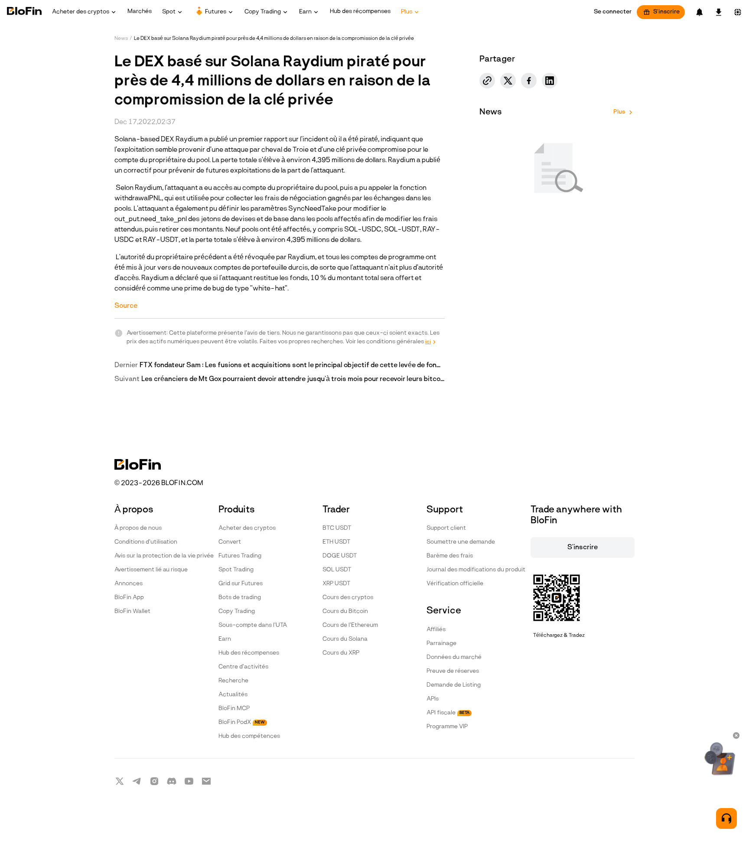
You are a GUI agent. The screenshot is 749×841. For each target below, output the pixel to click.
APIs (433, 699)
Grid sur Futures (240, 583)
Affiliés (436, 629)
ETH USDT (336, 542)
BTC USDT (336, 528)
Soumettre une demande (461, 542)
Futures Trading (239, 556)
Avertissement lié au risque (151, 570)
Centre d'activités (243, 667)
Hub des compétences (249, 736)
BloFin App (129, 597)
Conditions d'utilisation (145, 542)
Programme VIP (447, 727)
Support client (446, 528)
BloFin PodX (241, 722)
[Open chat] (726, 818)
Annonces (128, 583)
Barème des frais (450, 556)
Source (125, 306)
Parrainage (441, 643)
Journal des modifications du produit (476, 570)
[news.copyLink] (487, 80)
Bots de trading (239, 597)
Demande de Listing (454, 685)
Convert (229, 542)
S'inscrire (666, 12)
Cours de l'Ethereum (350, 625)
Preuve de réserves (453, 671)
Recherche (233, 681)
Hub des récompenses (248, 653)
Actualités (232, 694)
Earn (224, 639)
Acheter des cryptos (247, 528)
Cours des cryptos (347, 597)
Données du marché (454, 657)
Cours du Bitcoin (345, 611)
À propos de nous (138, 528)
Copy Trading (236, 611)
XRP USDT (336, 583)
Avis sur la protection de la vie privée (164, 556)
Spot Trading (236, 570)
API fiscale (448, 713)
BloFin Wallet (132, 611)
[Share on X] (508, 80)
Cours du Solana (345, 639)
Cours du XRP (340, 653)
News (121, 38)
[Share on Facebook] (529, 80)
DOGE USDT (339, 556)
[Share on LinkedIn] (549, 80)
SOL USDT (336, 570)
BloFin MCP (234, 708)
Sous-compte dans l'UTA (252, 625)
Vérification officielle (455, 583)
